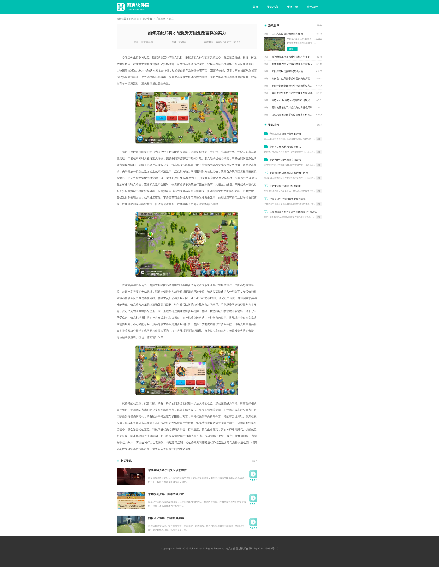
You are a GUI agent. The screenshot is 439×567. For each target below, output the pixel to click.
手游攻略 (160, 18)
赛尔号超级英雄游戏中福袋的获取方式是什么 (294, 85)
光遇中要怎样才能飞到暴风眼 (285, 185)
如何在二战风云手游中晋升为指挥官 (291, 78)
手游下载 (292, 7)
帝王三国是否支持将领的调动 (285, 133)
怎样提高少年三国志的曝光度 (166, 494)
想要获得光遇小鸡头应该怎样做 (167, 470)
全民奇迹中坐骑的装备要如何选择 (288, 198)
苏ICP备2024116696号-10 (263, 548)
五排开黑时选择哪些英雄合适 (287, 71)
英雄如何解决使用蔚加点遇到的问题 (289, 172)
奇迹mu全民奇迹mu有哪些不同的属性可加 (294, 100)
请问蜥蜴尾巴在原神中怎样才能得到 (291, 56)
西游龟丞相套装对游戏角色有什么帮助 (292, 107)
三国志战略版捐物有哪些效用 (287, 33)
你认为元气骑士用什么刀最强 (285, 159)
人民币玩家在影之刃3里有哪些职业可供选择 (293, 211)
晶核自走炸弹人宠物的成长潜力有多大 (292, 64)
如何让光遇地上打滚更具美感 (166, 518)
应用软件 (312, 7)
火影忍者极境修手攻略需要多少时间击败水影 (294, 114)
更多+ (254, 460)
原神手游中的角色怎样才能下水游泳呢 (292, 92)
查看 (291, 48)
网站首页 (134, 18)
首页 (255, 7)
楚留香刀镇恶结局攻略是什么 (285, 146)
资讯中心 (272, 7)
